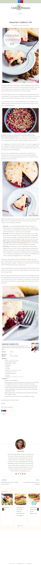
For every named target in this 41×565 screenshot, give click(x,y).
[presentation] (7, 499)
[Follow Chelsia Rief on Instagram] (20, 474)
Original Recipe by (10, 400)
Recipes (27, 25)
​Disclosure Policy (20, 563)
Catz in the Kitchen (8, 407)
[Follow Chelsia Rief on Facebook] (16, 474)
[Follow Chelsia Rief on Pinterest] (25, 474)
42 (24, 264)
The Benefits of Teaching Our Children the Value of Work (9, 482)
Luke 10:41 (21, 264)
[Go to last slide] (3, 509)
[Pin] (5, 410)
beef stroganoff (9, 89)
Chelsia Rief (15, 25)
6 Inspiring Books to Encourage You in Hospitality (31, 482)
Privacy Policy (12, 563)
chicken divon (18, 89)
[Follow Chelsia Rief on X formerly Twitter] (18, 474)
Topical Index (29, 563)
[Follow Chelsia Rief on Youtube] (23, 474)
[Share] (2, 410)
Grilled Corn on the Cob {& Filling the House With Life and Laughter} (20, 511)
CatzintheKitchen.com (25, 470)
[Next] (38, 509)
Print (36, 351)
